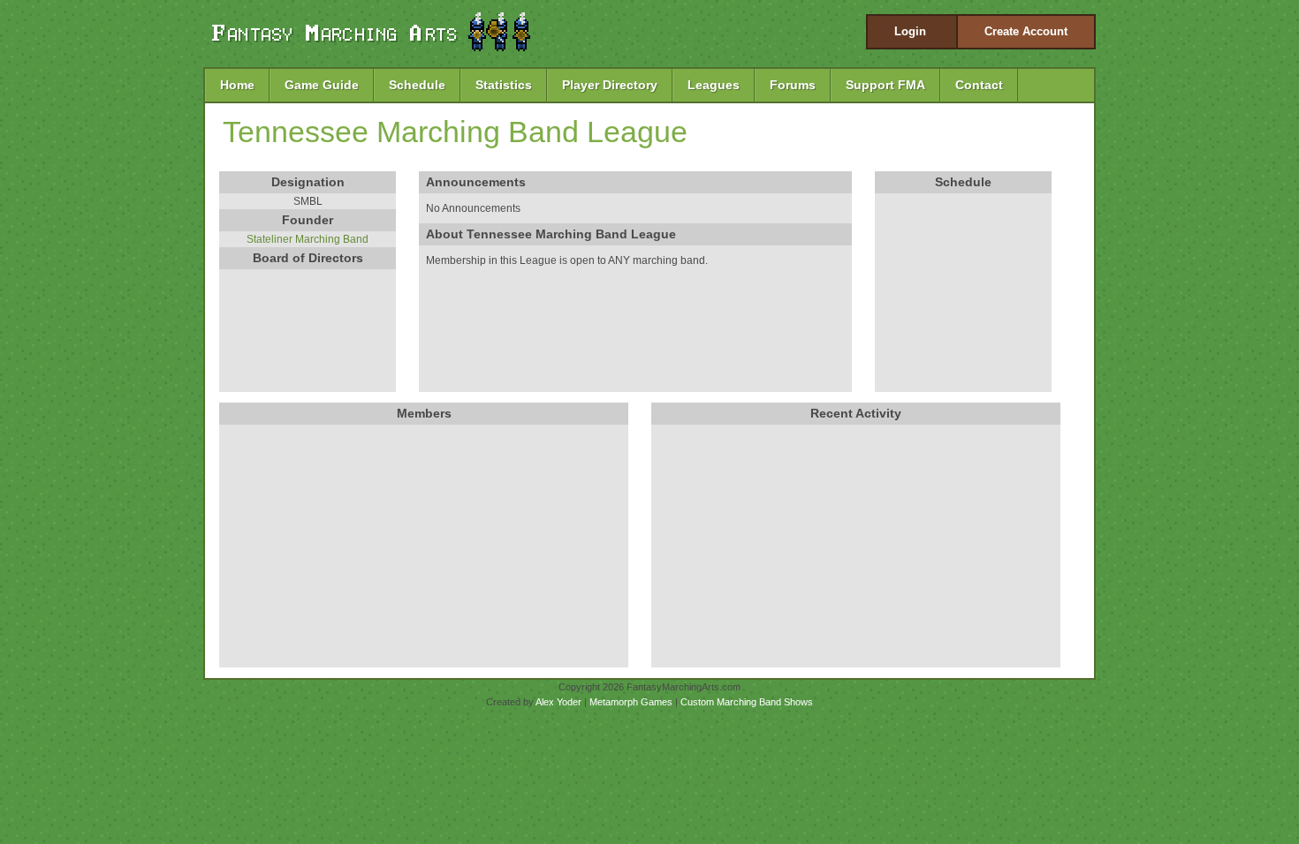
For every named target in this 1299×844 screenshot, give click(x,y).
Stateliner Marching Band (307, 239)
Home (237, 85)
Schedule (417, 85)
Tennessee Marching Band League (455, 131)
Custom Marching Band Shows (746, 702)
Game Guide (322, 85)
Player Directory (609, 85)
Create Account (1025, 31)
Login (910, 31)
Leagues (713, 85)
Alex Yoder (558, 702)
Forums (793, 85)
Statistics (503, 85)
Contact (979, 85)
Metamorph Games (630, 702)
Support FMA (885, 85)
